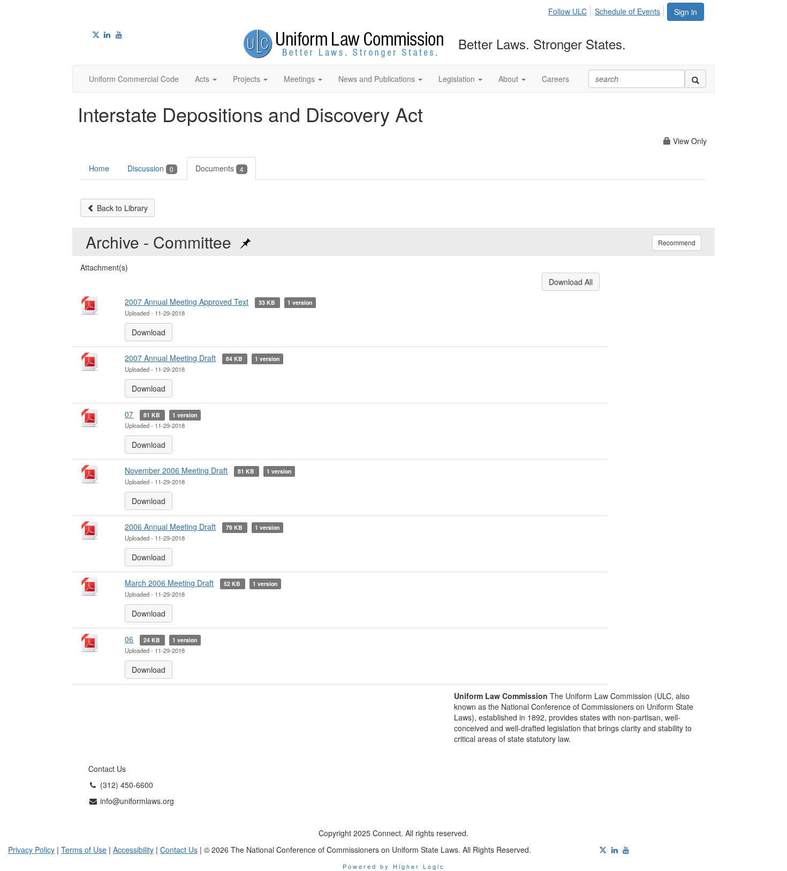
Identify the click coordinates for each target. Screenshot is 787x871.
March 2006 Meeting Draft (169, 582)
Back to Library (121, 207)
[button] (206, 78)
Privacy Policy (31, 849)
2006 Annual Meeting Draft (170, 526)
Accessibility (133, 849)
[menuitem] (570, 10)
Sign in (685, 11)
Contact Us (179, 849)
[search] (695, 79)
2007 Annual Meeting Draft (170, 357)
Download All (571, 281)
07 (129, 414)
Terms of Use (84, 849)
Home (99, 168)
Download (148, 332)
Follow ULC (567, 11)
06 (129, 639)
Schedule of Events (627, 11)
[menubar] (607, 10)
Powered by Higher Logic (394, 866)
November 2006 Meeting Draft (176, 470)
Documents (219, 168)
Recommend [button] (676, 242)
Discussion (150, 168)
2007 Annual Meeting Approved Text (186, 301)
